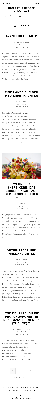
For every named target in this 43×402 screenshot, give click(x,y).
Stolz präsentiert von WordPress (21, 387)
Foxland (33, 390)
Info (38, 3)
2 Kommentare (21, 334)
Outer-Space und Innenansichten (21, 252)
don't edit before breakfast (21, 9)
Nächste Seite (21, 377)
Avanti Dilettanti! (21, 36)
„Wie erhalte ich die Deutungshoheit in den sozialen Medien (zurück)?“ (21, 318)
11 (31, 371)
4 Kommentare (21, 107)
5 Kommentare (21, 47)
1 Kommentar (21, 208)
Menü (7, 3)
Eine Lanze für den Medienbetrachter (21, 93)
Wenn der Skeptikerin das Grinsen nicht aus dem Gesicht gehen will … (21, 190)
